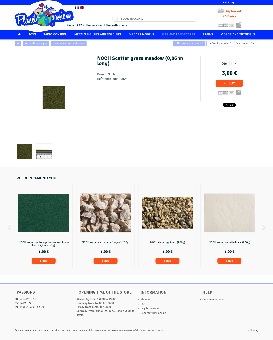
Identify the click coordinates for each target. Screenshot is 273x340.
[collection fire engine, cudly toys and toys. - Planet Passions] (44, 16)
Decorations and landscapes (69, 43)
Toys (32, 34)
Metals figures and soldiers (97, 34)
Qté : (225, 64)
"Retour (192, 43)
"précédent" (221, 43)
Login (232, 2)
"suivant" (244, 43)
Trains (208, 34)
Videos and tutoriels (238, 34)
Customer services (213, 299)
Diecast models (141, 34)
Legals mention (149, 308)
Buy (231, 83)
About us (145, 299)
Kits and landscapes (178, 34)
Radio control (55, 34)
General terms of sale (153, 313)
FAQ (142, 304)
